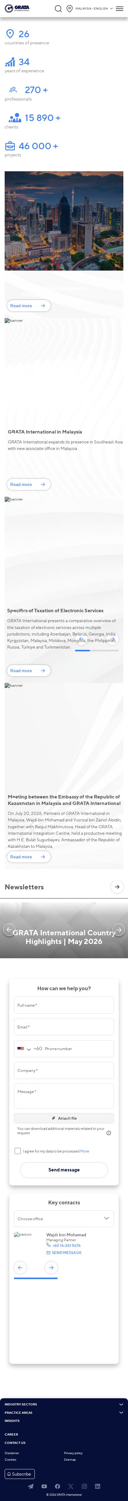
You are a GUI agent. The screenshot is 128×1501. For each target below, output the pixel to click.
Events (21, 800)
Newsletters (24, 887)
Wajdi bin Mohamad (66, 1234)
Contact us (15, 1443)
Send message (67, 1252)
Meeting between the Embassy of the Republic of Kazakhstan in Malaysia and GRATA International (64, 799)
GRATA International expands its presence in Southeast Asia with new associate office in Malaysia (65, 445)
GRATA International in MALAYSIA (55, 291)
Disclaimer (12, 1453)
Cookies (10, 1459)
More (84, 1151)
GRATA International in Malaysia (45, 432)
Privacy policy (73, 1453)
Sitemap (70, 1459)
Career (11, 1434)
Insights (12, 1420)
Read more (21, 305)
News (19, 435)
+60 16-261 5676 (66, 1245)
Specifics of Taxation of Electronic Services (55, 610)
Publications (29, 614)
